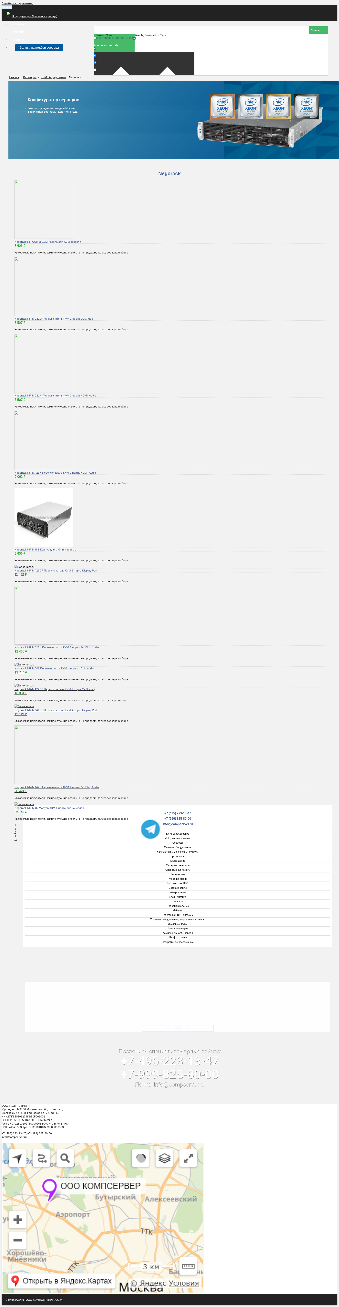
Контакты (18, 24)
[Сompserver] (15, 17)
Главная (14, 77)
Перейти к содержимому (17, 3)
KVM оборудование (53, 77)
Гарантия (18, 31)
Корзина (17, 39)
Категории (29, 77)
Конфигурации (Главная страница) (34, 16)
